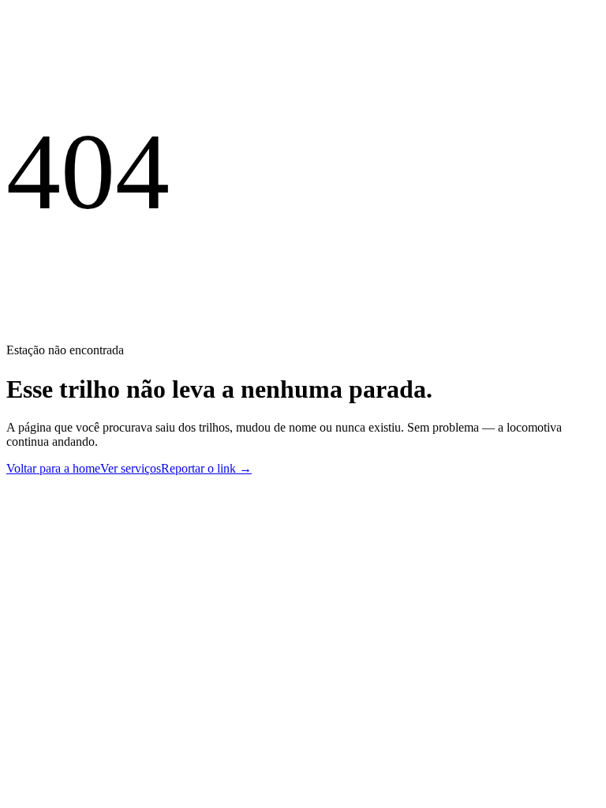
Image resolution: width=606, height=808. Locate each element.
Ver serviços (130, 468)
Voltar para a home (53, 468)
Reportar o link (206, 468)
